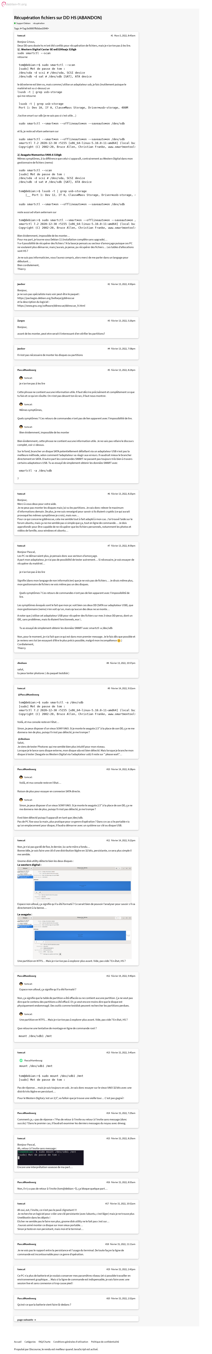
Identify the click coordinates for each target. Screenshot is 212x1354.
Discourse (35, 1349)
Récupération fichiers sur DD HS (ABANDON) (58, 18)
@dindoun (24, 738)
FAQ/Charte (44, 1341)
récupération (39, 23)
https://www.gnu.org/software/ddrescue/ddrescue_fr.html (51, 305)
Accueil (18, 1341)
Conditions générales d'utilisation (70, 1341)
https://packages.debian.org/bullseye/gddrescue (45, 298)
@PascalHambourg (28, 694)
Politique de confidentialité (105, 1341)
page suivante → (26, 1319)
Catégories (30, 1341)
